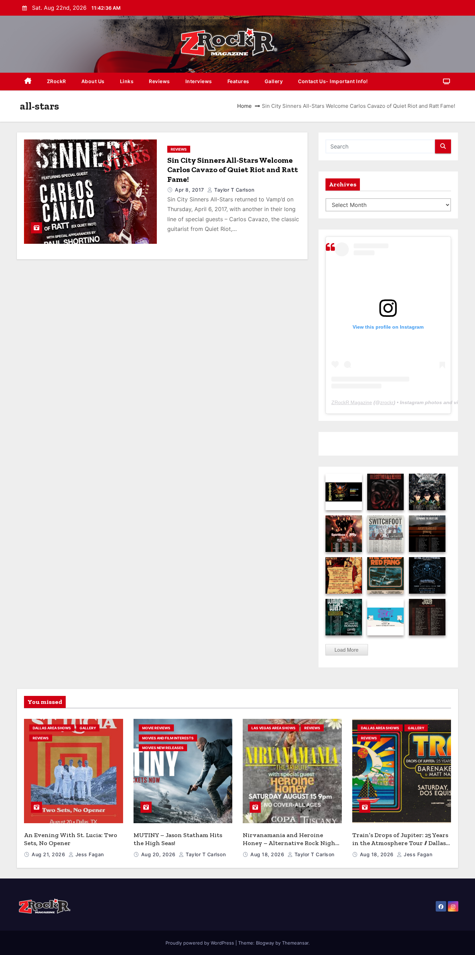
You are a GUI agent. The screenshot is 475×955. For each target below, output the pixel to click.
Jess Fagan (89, 854)
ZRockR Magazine (351, 402)
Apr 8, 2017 (190, 190)
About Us (93, 81)
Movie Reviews (156, 728)
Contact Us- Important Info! (333, 81)
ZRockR (56, 81)
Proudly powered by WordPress (200, 943)
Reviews (159, 81)
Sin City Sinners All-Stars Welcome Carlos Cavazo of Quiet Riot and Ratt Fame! (232, 169)
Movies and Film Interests (168, 738)
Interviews (198, 81)
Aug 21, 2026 (49, 854)
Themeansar (295, 943)
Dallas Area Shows (52, 728)
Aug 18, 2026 (268, 854)
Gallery (274, 81)
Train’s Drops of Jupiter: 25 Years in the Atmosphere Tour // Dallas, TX (400, 842)
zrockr (387, 402)
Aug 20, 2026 (159, 854)
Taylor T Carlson (233, 190)
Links (127, 81)
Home (244, 106)
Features (238, 81)
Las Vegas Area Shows (273, 728)
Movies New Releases (163, 748)
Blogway (265, 943)
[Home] (28, 81)
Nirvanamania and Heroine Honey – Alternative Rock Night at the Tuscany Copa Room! (290, 842)
